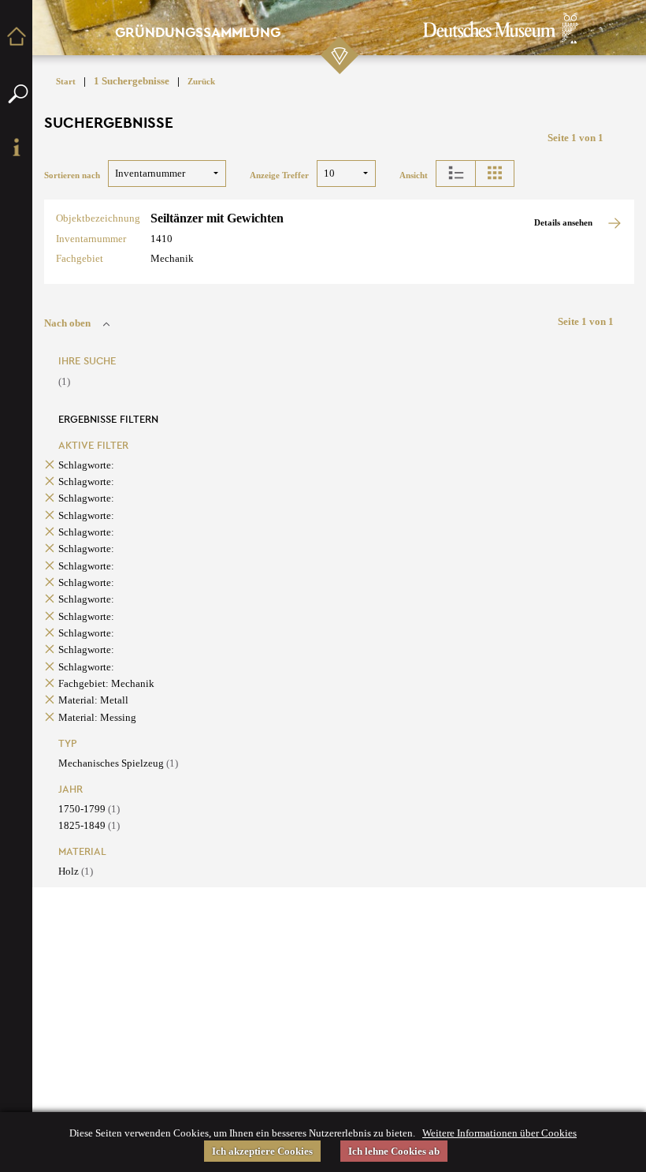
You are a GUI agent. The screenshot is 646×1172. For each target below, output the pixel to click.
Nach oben (67, 323)
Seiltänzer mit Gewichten (217, 218)
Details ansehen (564, 222)
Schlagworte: (86, 465)
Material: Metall (93, 700)
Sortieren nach (72, 175)
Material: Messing (97, 717)
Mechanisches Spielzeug (118, 763)
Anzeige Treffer (279, 175)
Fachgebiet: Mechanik (106, 683)
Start (66, 81)
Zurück (201, 81)
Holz (75, 871)
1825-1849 (89, 825)
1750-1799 (89, 809)
